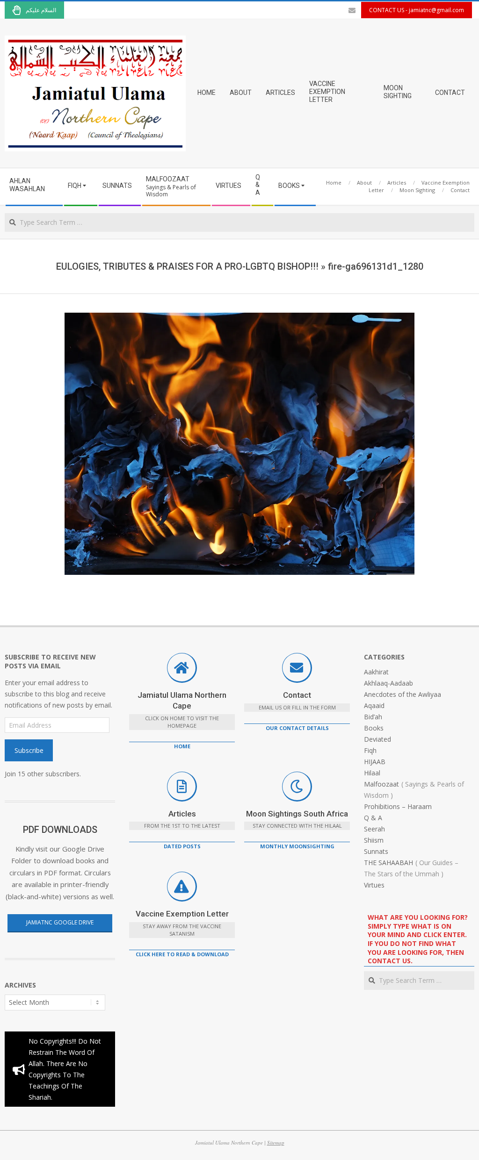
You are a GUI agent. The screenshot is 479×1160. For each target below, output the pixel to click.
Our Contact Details (297, 727)
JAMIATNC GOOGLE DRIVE (60, 922)
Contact (297, 695)
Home (182, 746)
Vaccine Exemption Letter (182, 913)
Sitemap (275, 1142)
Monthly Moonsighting (297, 846)
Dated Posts (182, 846)
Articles (182, 813)
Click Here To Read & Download (182, 954)
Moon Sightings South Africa (297, 813)
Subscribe (29, 750)
